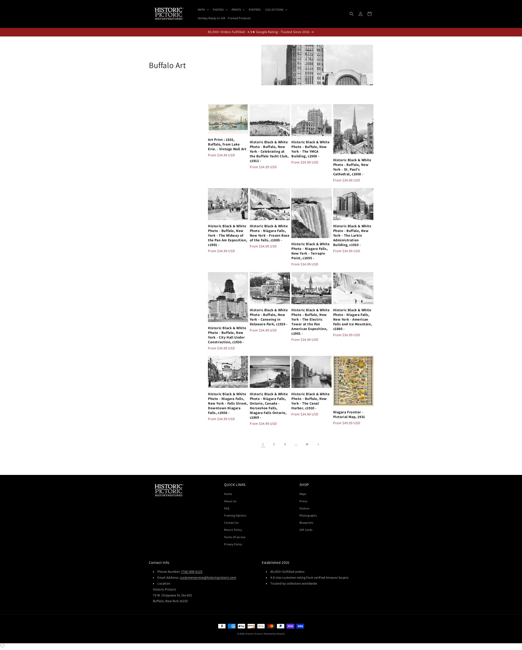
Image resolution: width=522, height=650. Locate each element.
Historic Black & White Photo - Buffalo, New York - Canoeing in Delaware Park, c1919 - (269, 317)
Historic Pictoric (254, 633)
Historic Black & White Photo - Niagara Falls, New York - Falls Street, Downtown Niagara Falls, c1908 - (228, 403)
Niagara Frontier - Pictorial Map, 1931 (349, 414)
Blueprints (306, 522)
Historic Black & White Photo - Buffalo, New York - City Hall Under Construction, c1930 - (227, 335)
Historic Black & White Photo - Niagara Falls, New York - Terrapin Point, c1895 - (310, 251)
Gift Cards (306, 530)
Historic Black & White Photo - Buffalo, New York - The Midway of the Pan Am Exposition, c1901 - (227, 235)
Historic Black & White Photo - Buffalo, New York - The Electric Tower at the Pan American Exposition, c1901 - (310, 322)
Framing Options (235, 515)
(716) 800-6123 (191, 571)
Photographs (308, 515)
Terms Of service (235, 537)
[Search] (351, 13)
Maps (303, 494)
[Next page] (318, 444)
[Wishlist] (2, 645)
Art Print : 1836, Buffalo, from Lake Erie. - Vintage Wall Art (227, 144)
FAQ (226, 508)
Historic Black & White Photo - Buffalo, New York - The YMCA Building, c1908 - (310, 149)
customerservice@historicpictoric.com (208, 577)
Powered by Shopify (274, 633)
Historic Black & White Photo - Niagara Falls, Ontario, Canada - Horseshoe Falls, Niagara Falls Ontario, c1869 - (269, 406)
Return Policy (233, 530)
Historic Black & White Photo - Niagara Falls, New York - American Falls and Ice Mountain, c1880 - (352, 319)
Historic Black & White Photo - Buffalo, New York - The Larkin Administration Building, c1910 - (352, 235)
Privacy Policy (233, 544)
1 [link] (263, 444)
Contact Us (231, 522)
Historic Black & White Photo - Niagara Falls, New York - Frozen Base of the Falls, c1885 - (270, 233)
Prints (303, 501)
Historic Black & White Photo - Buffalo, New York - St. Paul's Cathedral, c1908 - (352, 167)
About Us (230, 501)
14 (307, 444)
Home (228, 494)
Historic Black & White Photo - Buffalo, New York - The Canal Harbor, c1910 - (310, 401)
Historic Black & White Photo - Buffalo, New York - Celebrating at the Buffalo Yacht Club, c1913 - (269, 151)
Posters (305, 508)
